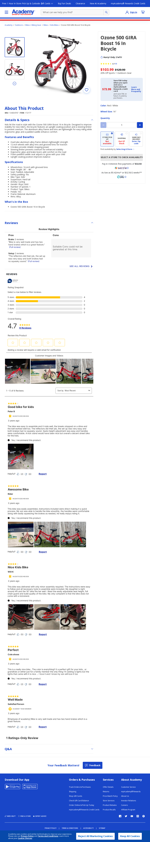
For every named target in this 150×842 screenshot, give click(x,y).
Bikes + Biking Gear (33, 25)
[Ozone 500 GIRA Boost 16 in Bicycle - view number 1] (14, 47)
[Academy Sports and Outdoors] (23, 12)
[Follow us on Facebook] (120, 816)
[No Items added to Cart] (143, 12)
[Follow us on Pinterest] (143, 816)
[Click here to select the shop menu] (6, 12)
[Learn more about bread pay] (122, 177)
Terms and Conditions (48, 836)
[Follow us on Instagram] (137, 816)
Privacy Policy (27, 836)
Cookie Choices (25, 838)
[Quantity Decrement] (103, 125)
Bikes (46, 25)
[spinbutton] (121, 125)
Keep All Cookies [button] (130, 836)
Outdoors (19, 25)
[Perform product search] (106, 12)
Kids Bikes (54, 25)
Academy (8, 25)
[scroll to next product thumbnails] (14, 83)
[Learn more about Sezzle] (122, 168)
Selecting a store (124, 149)
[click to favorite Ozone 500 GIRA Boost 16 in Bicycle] (86, 90)
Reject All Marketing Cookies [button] (95, 836)
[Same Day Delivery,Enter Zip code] (136, 139)
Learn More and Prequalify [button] (136, 89)
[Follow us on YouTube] (132, 816)
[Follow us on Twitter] (126, 816)
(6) (116, 64)
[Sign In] (127, 12)
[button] (136, 89)
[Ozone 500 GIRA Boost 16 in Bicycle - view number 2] (14, 69)
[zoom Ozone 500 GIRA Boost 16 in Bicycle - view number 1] (60, 63)
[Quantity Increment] (140, 125)
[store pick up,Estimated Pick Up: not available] (107, 139)
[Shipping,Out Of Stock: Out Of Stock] (121, 139)
